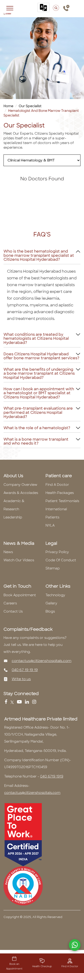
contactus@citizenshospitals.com (41, 660)
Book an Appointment (14, 966)
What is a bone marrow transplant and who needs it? (36, 441)
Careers (10, 603)
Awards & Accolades (21, 493)
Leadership (13, 517)
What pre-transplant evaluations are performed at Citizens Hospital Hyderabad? (38, 412)
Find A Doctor (57, 485)
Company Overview (20, 485)
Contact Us (13, 611)
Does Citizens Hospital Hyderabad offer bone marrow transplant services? (41, 356)
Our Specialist (30, 106)
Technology (55, 595)
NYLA (50, 525)
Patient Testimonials (62, 501)
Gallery (51, 603)
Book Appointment (20, 595)
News (8, 552)
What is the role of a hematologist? (37, 427)
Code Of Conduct (61, 560)
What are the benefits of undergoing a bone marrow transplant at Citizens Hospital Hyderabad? (39, 373)
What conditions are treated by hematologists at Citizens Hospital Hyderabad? (36, 338)
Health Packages (60, 493)
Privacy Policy (57, 552)
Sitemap (53, 568)
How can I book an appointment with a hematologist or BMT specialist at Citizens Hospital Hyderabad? (39, 393)
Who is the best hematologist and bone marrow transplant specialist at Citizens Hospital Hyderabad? (39, 255)
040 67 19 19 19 (25, 670)
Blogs (50, 611)
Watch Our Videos (19, 560)
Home (8, 106)
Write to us (21, 679)
